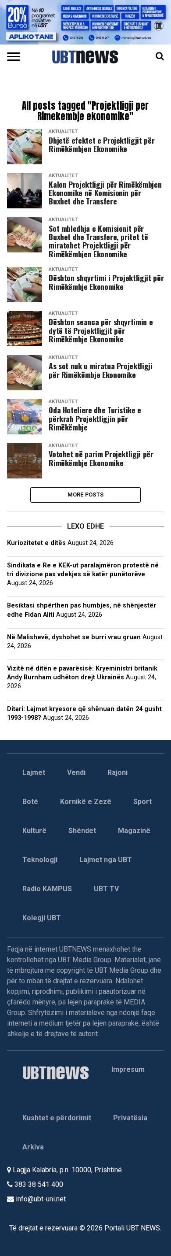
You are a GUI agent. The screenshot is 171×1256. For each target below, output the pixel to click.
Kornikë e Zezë (85, 801)
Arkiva (33, 1147)
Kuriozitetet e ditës (36, 543)
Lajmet (33, 772)
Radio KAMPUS (47, 889)
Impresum (128, 1069)
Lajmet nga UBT (105, 860)
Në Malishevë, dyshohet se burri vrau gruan (74, 637)
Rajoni (117, 772)
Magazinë (134, 830)
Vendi (76, 772)
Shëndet (82, 830)
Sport (142, 801)
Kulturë (34, 830)
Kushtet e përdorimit (56, 1118)
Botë (30, 801)
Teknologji (39, 860)
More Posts (86, 494)
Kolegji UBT (41, 918)
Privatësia (130, 1118)
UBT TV (106, 889)
